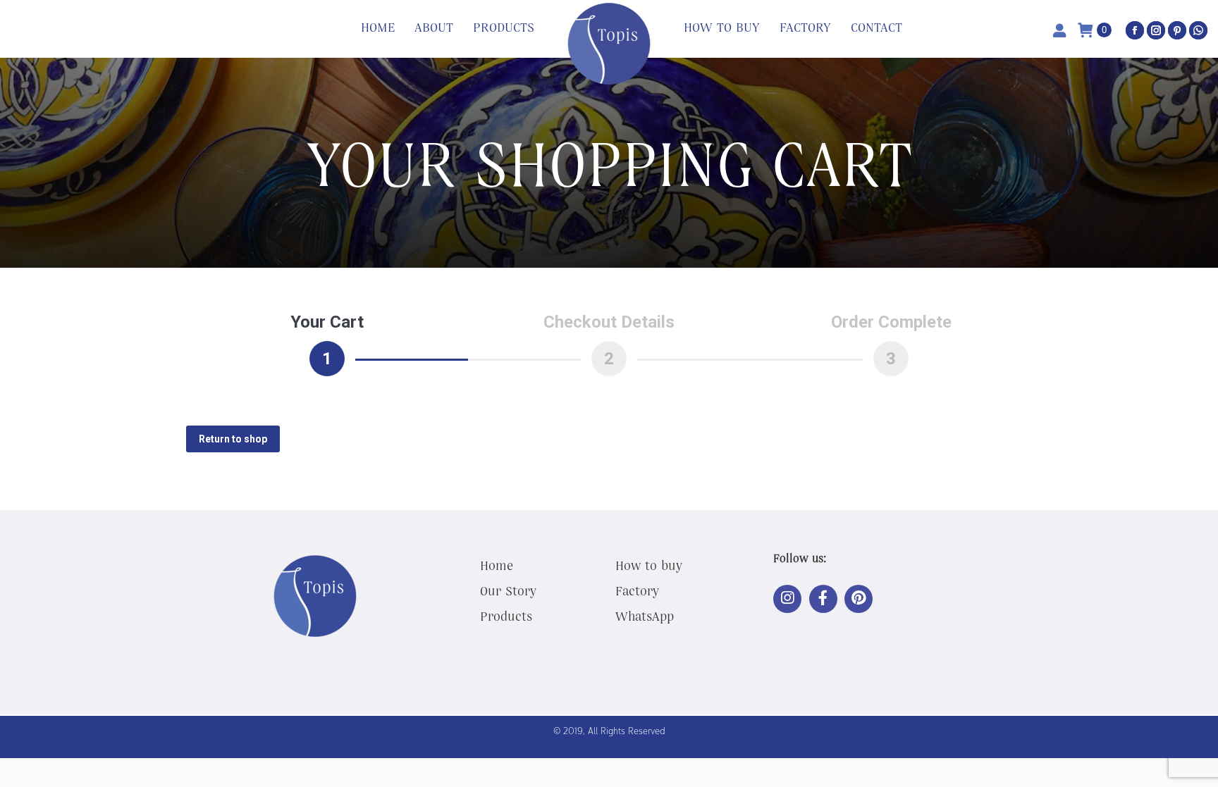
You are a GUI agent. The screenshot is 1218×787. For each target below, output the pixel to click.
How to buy (648, 565)
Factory (637, 590)
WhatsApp (644, 616)
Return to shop (233, 439)
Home (496, 565)
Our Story (508, 590)
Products (506, 616)
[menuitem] (378, 28)
